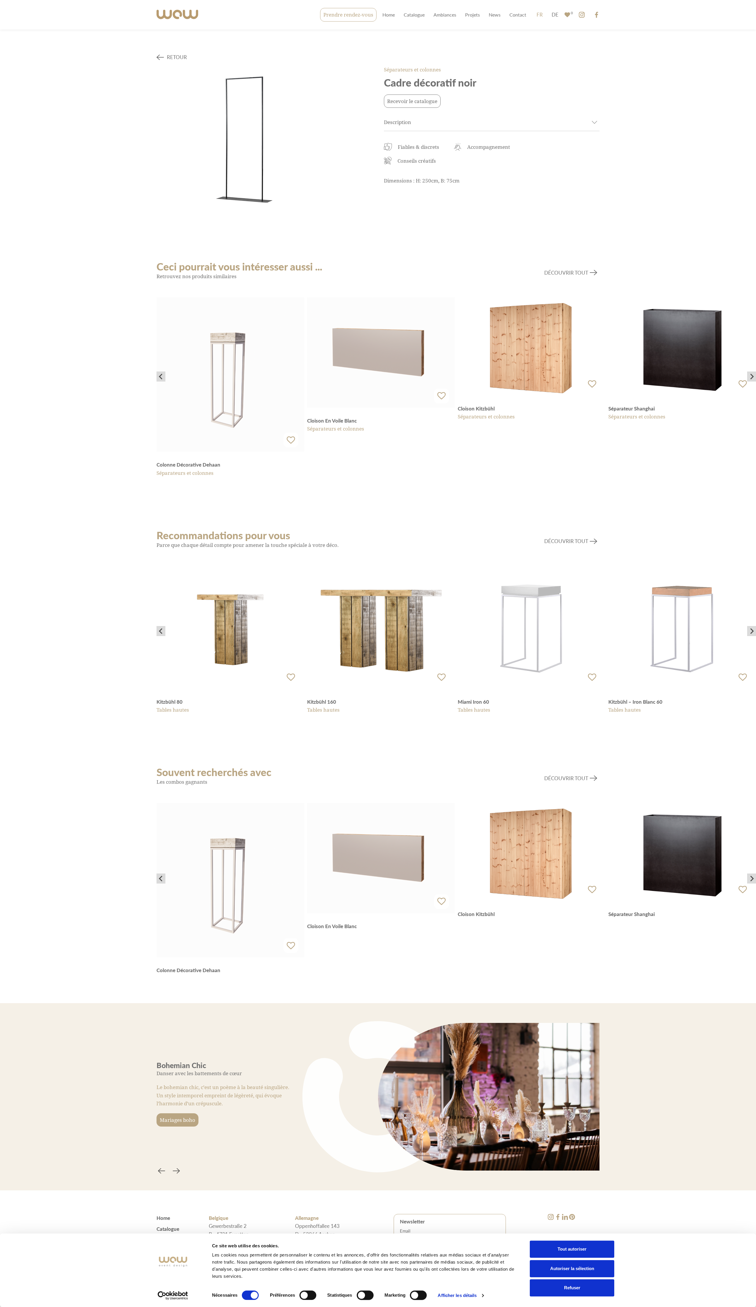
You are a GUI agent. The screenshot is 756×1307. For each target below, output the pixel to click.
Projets (472, 14)
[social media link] (582, 15)
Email (405, 1231)
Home (388, 14)
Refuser (572, 1287)
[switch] (307, 1295)
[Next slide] (751, 376)
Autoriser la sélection (572, 1268)
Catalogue (414, 14)
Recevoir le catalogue (412, 101)
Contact (517, 14)
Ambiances (445, 14)
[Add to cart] (291, 440)
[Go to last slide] (161, 376)
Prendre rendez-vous (348, 14)
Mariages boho (177, 1120)
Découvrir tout (566, 272)
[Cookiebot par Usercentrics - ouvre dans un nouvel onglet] (173, 1295)
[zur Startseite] (177, 15)
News (495, 14)
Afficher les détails (457, 1295)
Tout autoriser (572, 1248)
